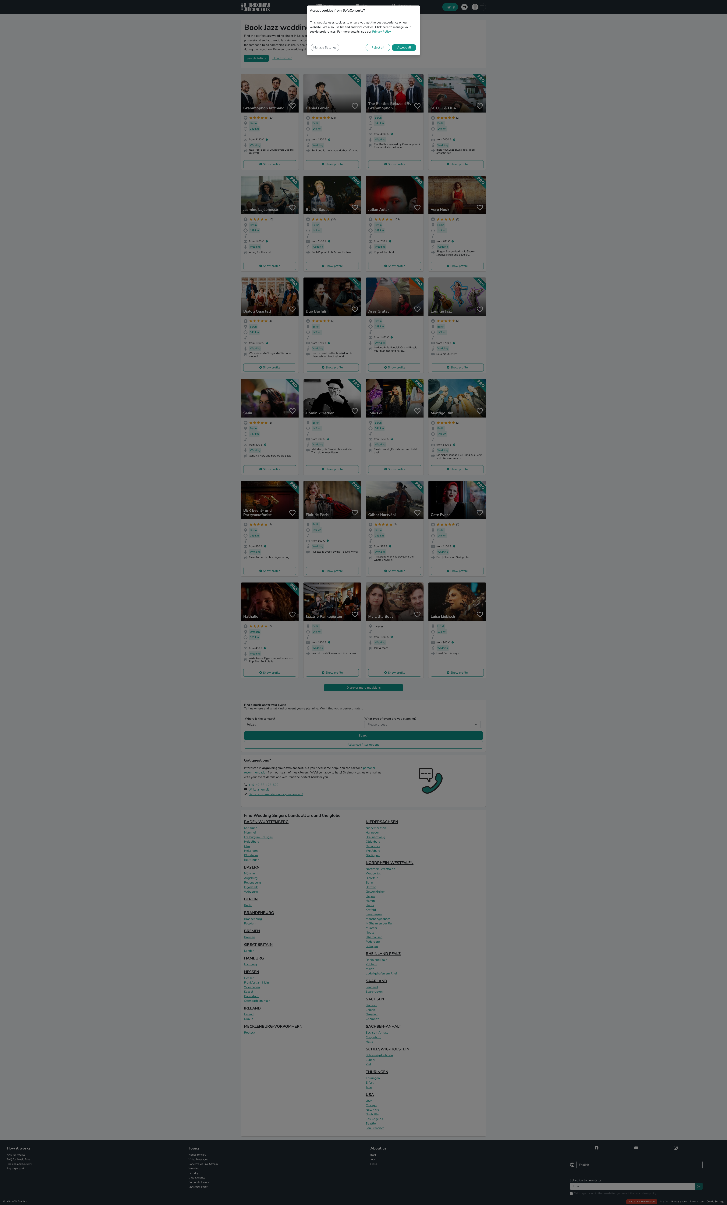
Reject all (377, 47)
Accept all (404, 47)
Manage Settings (324, 47)
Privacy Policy (381, 32)
